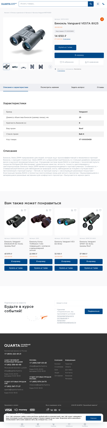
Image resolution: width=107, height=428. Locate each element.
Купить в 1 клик (65, 47)
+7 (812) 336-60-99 (12, 365)
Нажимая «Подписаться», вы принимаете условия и (66, 316)
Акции (57, 372)
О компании (59, 367)
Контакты (69, 372)
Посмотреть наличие (50, 87)
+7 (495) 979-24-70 (38, 382)
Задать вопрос (77, 87)
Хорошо (93, 418)
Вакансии (68, 375)
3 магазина (66, 39)
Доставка (68, 369)
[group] (6, 66)
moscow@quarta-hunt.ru (39, 385)
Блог (56, 369)
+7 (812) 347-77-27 (12, 386)
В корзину (79, 55)
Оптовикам (59, 375)
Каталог (58, 364)
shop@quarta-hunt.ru (13, 371)
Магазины (68, 378)
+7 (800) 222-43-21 (12, 354)
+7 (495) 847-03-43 (38, 363)
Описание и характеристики (15, 87)
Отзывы (100, 87)
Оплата (68, 367)
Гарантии (68, 364)
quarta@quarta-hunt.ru (13, 389)
